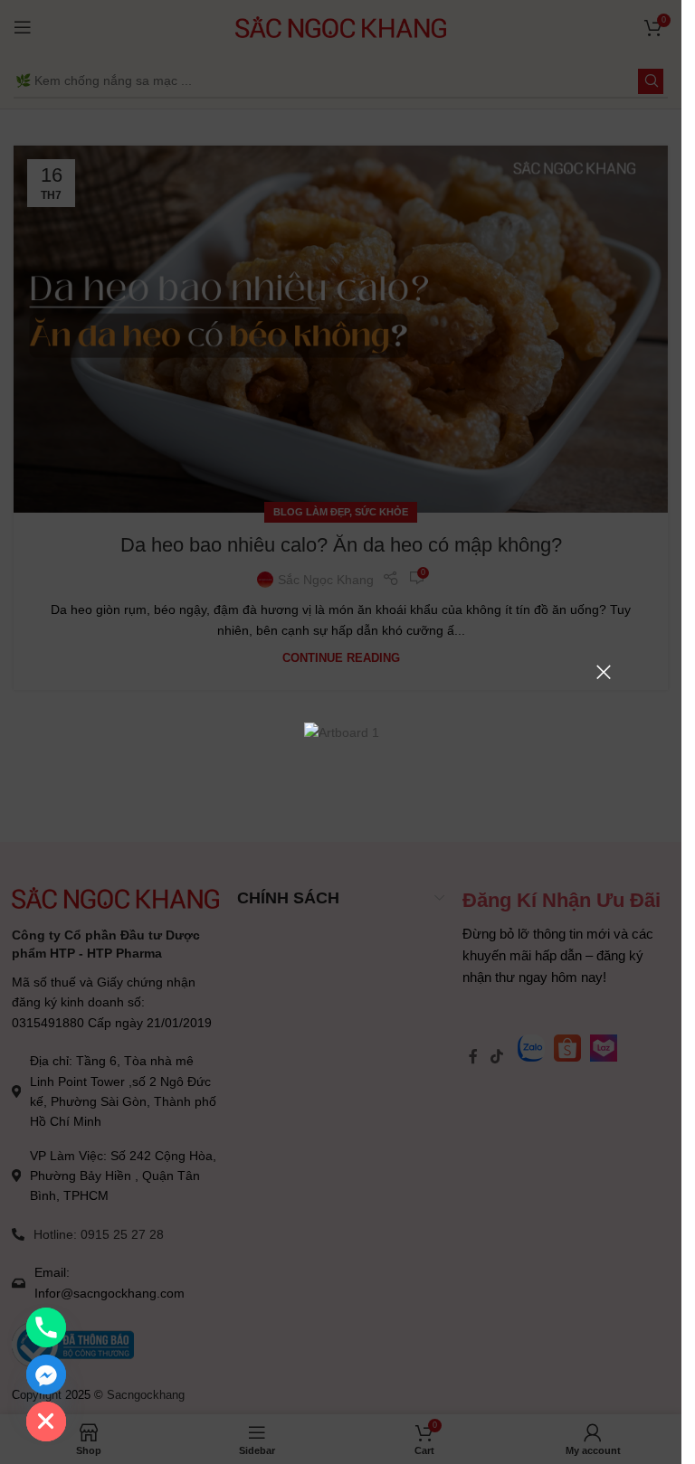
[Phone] (46, 1327)
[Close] (603, 671)
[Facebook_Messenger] (46, 1374)
